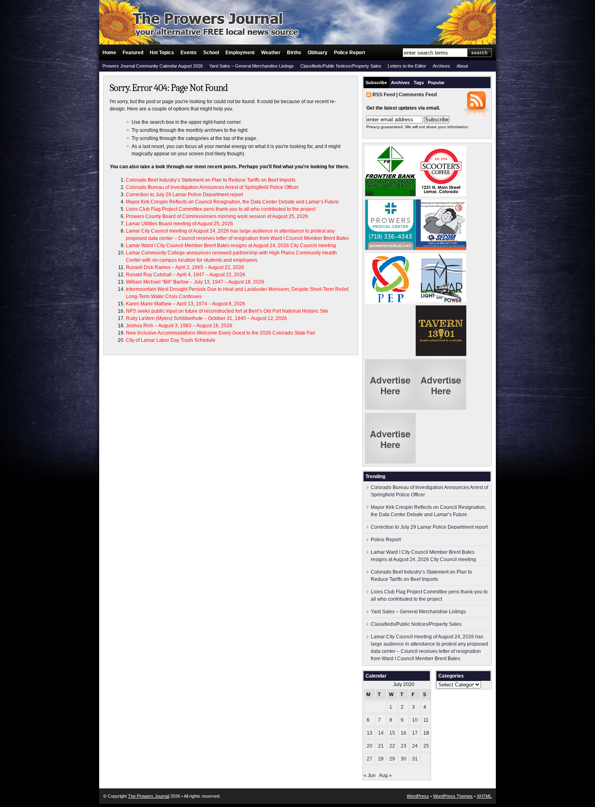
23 (403, 746)
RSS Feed (383, 94)
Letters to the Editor (407, 66)
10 (415, 720)
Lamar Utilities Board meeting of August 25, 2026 (179, 224)
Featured (133, 52)
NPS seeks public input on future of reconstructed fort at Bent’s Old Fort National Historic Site (228, 311)
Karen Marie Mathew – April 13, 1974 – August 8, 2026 (185, 304)
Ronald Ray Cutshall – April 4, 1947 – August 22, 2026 (185, 274)
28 (381, 759)
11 (426, 720)
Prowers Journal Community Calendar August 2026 (152, 66)
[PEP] (390, 302)
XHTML (484, 796)
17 (415, 733)
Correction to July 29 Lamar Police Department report (184, 194)
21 (381, 746)
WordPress (418, 796)
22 (392, 746)
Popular (436, 82)
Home (109, 52)
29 (392, 759)
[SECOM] (441, 248)
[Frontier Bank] (390, 194)
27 (369, 759)
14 (381, 733)
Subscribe (376, 82)
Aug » (385, 775)
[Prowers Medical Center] (390, 248)
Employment (240, 52)
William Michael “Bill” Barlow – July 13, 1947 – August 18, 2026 (195, 282)
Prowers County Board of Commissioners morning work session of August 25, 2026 (217, 216)
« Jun (369, 775)
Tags (419, 82)
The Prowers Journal (148, 796)
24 (415, 746)
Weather (270, 52)
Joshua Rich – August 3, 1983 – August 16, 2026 (179, 325)
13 (369, 733)
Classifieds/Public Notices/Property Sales (340, 66)
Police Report (349, 52)
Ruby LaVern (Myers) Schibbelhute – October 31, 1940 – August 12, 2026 (206, 318)
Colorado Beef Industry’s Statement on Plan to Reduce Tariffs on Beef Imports (210, 180)
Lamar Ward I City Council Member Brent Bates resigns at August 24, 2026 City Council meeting (231, 245)
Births (294, 52)
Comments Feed (418, 94)
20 (369, 746)
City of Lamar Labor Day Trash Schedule (170, 340)
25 (426, 746)
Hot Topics (162, 52)
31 (415, 759)
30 (403, 759)
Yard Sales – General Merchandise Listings (251, 66)
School (211, 52)
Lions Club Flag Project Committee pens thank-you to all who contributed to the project (220, 209)
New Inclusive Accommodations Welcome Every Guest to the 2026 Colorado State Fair (220, 333)
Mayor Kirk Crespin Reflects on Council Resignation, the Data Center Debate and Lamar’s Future (232, 202)
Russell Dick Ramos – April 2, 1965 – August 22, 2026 (185, 267)
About (462, 66)
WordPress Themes (453, 796)
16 (403, 733)
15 (392, 733)
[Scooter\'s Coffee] (441, 194)
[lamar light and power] (441, 300)
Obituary (317, 52)
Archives (441, 66)
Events (189, 52)
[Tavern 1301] (441, 354)
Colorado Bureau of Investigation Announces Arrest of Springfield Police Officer (212, 187)
